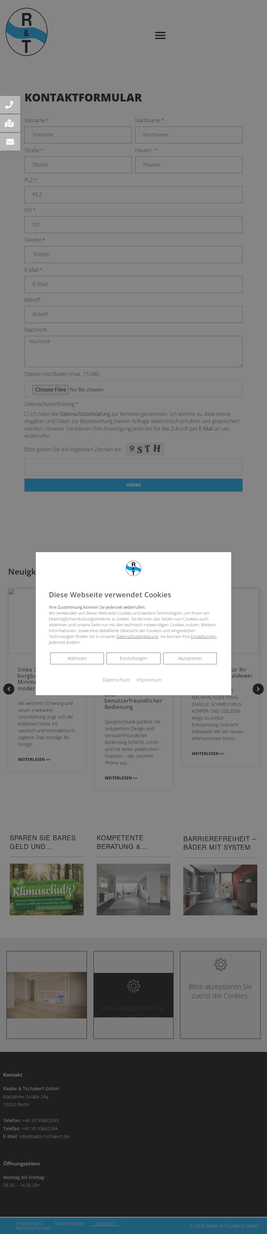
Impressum (149, 679)
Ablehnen (77, 658)
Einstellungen (133, 658)
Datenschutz (116, 679)
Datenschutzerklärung (137, 636)
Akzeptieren (190, 658)
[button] (10, 104)
